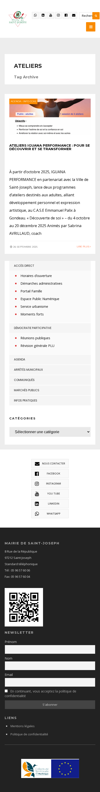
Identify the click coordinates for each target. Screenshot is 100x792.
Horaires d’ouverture (36, 275)
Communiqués (24, 380)
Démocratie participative (32, 328)
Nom (8, 658)
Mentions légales (22, 726)
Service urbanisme (34, 306)
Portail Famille (31, 291)
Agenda (16, 101)
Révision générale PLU (37, 345)
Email (9, 674)
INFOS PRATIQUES (25, 400)
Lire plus (83, 246)
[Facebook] (66, 15)
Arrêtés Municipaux (28, 370)
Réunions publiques (35, 338)
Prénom (11, 642)
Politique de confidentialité (29, 734)
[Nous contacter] (73, 15)
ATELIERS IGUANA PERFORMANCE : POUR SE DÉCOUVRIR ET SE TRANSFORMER (49, 147)
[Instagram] (58, 15)
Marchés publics (26, 390)
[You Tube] (50, 15)
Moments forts (32, 314)
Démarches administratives (41, 283)
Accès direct (24, 266)
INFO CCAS (29, 101)
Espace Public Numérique (39, 299)
